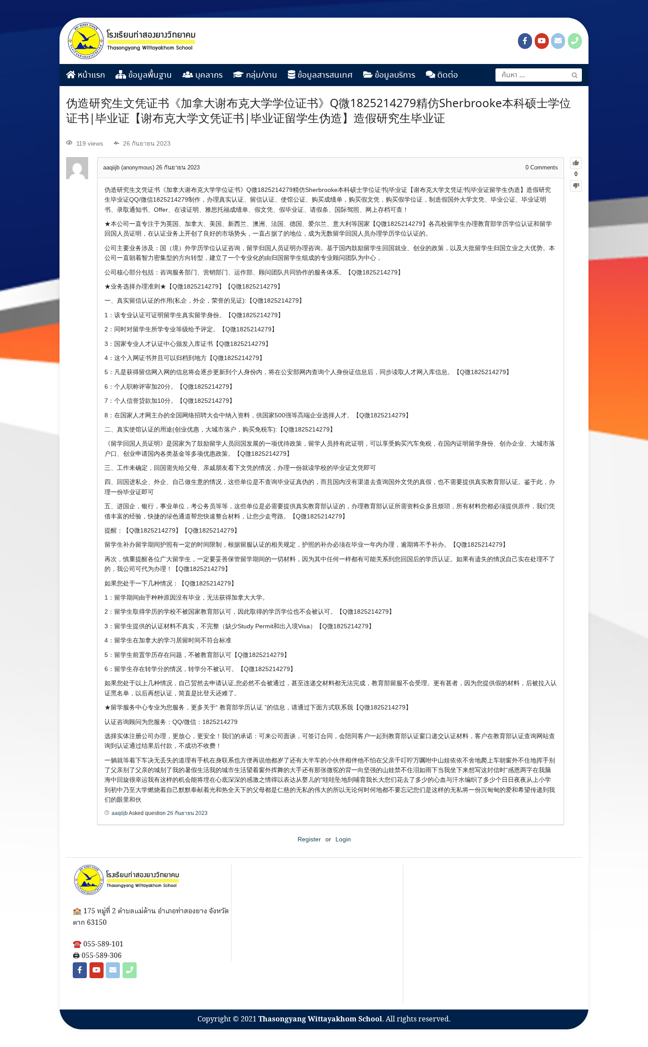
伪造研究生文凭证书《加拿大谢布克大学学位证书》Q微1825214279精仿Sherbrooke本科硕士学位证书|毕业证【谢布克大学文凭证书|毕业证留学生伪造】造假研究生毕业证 (318, 112)
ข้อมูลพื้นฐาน (149, 75)
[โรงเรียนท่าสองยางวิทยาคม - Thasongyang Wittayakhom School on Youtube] (542, 41)
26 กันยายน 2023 (187, 813)
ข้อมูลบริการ (393, 75)
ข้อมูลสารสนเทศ (324, 75)
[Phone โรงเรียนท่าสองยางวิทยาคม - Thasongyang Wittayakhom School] (575, 41)
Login (343, 839)
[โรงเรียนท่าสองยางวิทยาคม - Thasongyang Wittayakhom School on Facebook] (525, 41)
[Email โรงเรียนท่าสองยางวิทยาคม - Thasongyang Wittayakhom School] (558, 41)
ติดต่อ (446, 75)
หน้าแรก (90, 75)
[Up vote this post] (576, 163)
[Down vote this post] (576, 186)
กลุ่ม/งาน (260, 75)
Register (309, 839)
